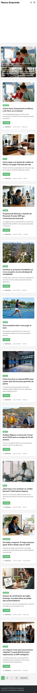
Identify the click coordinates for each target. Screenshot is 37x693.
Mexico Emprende (10, 2)
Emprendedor (6, 539)
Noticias (5, 431)
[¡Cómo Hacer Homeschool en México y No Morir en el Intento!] (18, 57)
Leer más (7, 123)
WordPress (13, 690)
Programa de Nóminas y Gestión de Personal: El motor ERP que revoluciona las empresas (17, 216)
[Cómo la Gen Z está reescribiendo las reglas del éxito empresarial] (27, 72)
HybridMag (20, 690)
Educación (5, 105)
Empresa (5, 210)
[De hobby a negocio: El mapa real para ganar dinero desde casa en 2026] (9, 72)
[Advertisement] (18, 24)
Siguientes (24, 678)
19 (16, 678)
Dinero (4, 159)
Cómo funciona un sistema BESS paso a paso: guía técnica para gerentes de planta (18, 381)
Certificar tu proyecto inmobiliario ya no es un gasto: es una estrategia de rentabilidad (18, 271)
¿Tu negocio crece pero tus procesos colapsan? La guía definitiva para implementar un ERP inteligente (18, 652)
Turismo (5, 322)
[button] (4, 57)
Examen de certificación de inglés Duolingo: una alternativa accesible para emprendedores (17, 598)
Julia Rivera (8, 127)
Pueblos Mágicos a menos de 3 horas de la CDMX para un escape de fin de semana (18, 437)
